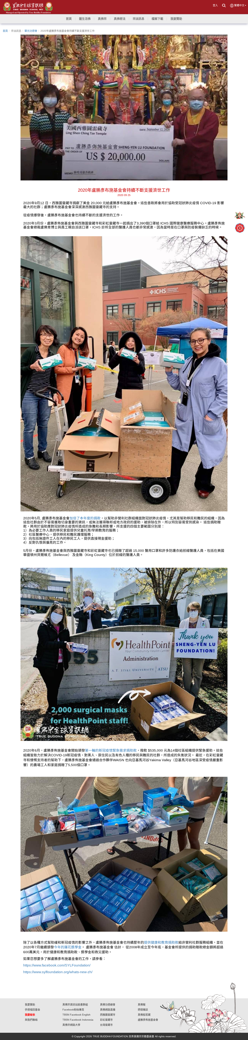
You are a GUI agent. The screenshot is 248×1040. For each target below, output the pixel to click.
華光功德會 (31, 30)
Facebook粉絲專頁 (73, 1009)
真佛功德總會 (107, 1004)
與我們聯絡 (31, 1019)
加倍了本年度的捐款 (85, 518)
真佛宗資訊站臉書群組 (75, 1004)
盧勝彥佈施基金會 (148, 1019)
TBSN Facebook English (76, 1014)
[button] (84, 18)
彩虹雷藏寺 (106, 1019)
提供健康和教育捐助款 (161, 942)
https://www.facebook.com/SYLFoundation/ (56, 965)
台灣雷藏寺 (106, 1024)
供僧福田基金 (32, 1009)
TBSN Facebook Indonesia (77, 1019)
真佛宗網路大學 (71, 1024)
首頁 (5, 30)
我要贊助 (30, 1004)
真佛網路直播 (107, 1009)
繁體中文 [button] (239, 5)
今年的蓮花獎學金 (68, 947)
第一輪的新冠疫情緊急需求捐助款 (111, 750)
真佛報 (141, 1004)
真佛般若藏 (144, 1014)
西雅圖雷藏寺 (107, 1014)
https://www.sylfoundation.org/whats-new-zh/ (57, 972)
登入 (215, 5)
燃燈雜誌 (143, 1009)
